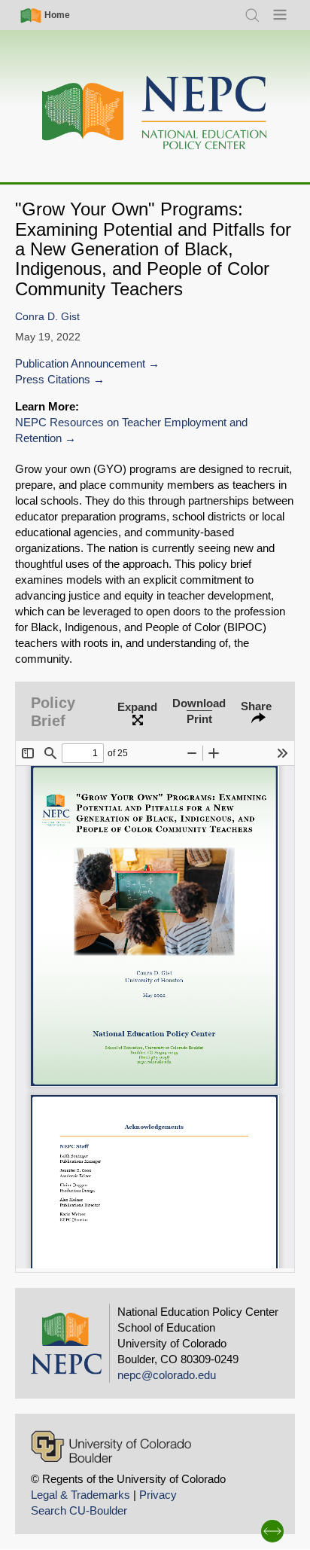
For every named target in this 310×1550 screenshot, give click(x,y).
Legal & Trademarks (80, 1494)
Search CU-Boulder (79, 1510)
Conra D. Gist (47, 316)
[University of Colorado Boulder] (111, 1446)
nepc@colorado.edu (166, 1374)
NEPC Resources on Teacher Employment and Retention (131, 430)
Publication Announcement (80, 363)
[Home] (155, 113)
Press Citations (52, 379)
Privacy (158, 1494)
